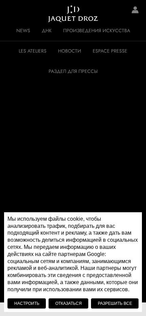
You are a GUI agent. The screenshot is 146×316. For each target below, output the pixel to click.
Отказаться (68, 303)
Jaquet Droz (10, 14)
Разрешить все (115, 303)
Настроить (26, 303)
